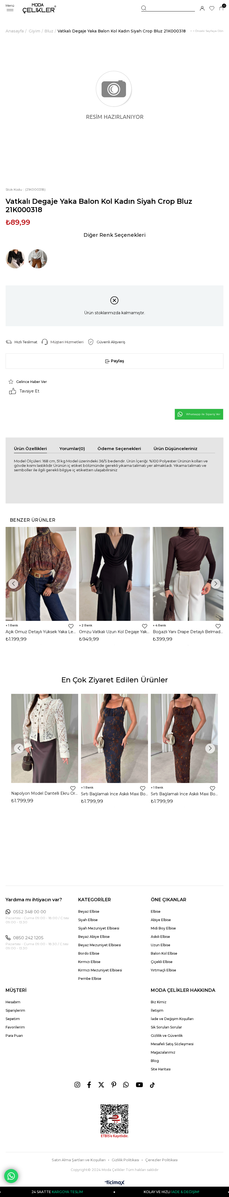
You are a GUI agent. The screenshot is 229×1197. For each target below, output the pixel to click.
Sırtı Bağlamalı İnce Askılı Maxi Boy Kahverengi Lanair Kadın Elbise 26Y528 (184, 793)
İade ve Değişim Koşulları (172, 1019)
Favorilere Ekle (70, 626)
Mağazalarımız (163, 1052)
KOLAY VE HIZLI (148, 1192)
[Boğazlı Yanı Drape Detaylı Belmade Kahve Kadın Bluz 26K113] (188, 574)
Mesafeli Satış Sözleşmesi (172, 1044)
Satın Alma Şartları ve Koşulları (79, 1160)
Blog (155, 1061)
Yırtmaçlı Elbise (163, 970)
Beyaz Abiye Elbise (94, 937)
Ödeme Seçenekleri (119, 448)
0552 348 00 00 (29, 911)
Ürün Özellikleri (30, 448)
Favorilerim (15, 1027)
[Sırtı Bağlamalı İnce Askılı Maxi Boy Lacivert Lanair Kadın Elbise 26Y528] (114, 738)
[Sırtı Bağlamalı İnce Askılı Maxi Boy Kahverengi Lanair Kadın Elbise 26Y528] (184, 738)
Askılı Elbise (160, 937)
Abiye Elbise (161, 920)
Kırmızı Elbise (89, 962)
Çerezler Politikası (161, 1160)
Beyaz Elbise (88, 911)
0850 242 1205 (28, 937)
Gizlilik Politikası (125, 1160)
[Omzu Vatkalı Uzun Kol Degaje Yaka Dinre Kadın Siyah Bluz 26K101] (114, 574)
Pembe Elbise (89, 978)
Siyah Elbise (88, 920)
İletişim (157, 1010)
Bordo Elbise (88, 953)
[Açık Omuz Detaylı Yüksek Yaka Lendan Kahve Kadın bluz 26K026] (41, 574)
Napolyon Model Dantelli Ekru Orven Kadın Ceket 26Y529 (44, 793)
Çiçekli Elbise (162, 962)
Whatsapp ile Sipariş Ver (203, 414)
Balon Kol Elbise (164, 953)
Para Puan (14, 1035)
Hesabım (13, 1002)
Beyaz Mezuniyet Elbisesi (99, 945)
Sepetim (13, 1019)
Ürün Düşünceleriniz (175, 448)
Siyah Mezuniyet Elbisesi (98, 928)
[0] (221, 8)
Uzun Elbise (160, 945)
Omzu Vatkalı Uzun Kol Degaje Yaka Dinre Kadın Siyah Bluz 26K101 (114, 631)
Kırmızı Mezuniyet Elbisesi (100, 970)
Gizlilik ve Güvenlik (167, 1035)
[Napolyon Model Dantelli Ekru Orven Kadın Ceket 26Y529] (44, 738)
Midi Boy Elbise (163, 928)
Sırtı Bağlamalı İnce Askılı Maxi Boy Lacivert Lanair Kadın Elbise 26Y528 (114, 793)
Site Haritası (161, 1069)
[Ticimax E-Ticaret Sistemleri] (115, 1183)
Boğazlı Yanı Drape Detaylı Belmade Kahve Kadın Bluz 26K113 (188, 631)
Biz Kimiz (158, 1002)
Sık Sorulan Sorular (166, 1027)
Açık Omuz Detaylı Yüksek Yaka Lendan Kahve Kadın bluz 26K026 (41, 631)
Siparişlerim (15, 1010)
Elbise (156, 911)
